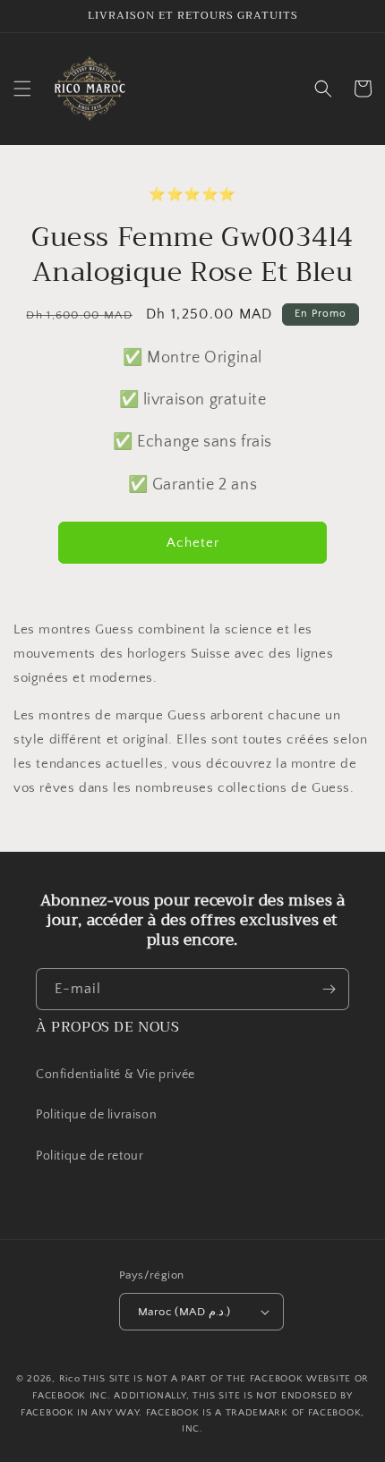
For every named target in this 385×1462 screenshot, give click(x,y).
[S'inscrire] (328, 989)
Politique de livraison (96, 1115)
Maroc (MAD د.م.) (184, 1311)
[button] (22, 88)
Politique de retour (91, 1156)
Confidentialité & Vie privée (115, 1074)
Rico (70, 1378)
